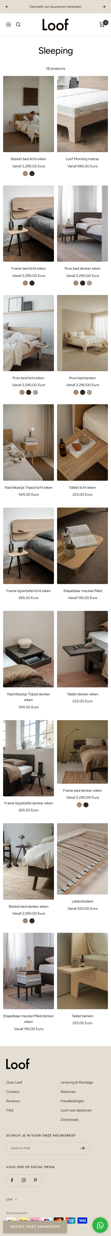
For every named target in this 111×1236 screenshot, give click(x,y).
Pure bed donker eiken (83, 268)
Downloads (70, 1119)
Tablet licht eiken (82, 487)
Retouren (68, 1092)
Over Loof (14, 1082)
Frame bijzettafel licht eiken (28, 591)
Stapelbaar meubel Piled (82, 591)
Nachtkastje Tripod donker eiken (28, 697)
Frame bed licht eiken (28, 268)
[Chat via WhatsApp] (100, 1225)
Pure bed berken (82, 378)
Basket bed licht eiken (28, 159)
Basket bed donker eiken (29, 906)
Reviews (13, 1101)
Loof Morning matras (82, 159)
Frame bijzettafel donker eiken (28, 803)
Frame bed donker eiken (82, 790)
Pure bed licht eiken (28, 378)
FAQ (9, 1110)
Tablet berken (82, 1016)
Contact (12, 1092)
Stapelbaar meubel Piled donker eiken (28, 1019)
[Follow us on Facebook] (12, 1180)
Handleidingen (72, 1101)
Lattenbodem (82, 901)
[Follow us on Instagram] (23, 1180)
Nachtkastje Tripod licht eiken (29, 487)
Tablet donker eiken (82, 694)
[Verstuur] (83, 1148)
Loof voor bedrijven (76, 1110)
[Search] (18, 24)
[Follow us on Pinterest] (35, 1180)
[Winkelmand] (102, 24)
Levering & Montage (77, 1082)
